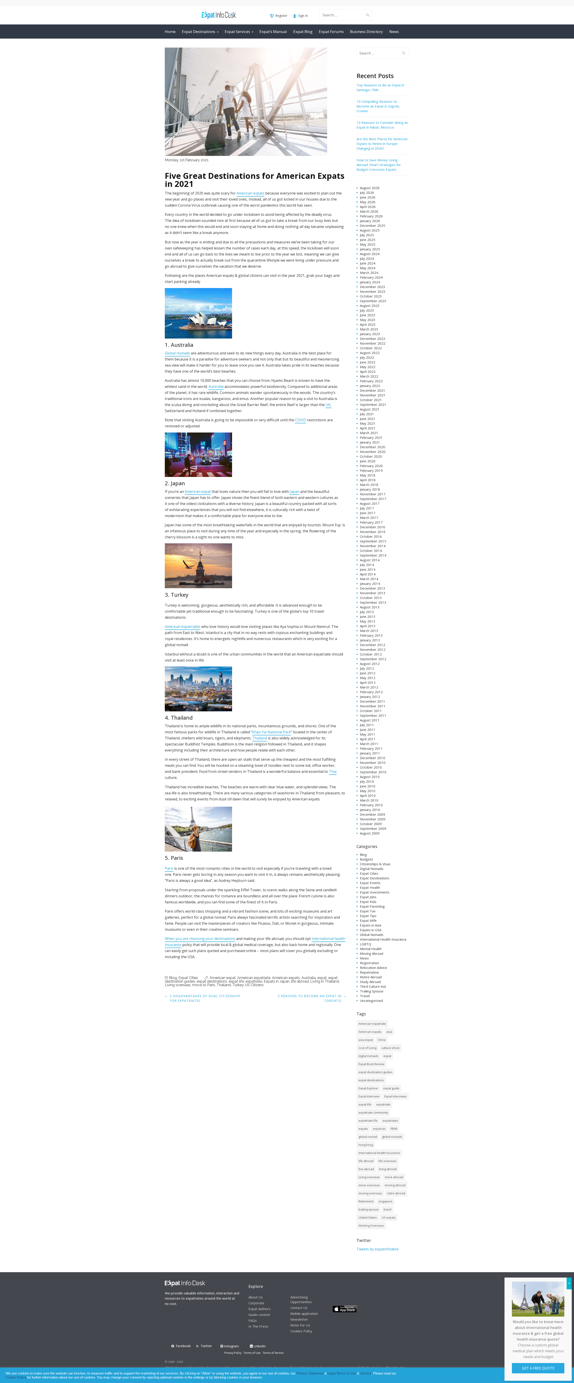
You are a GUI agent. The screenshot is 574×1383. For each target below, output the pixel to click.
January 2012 (370, 696)
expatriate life (368, 1121)
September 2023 (373, 301)
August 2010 (370, 776)
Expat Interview (369, 1096)
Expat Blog (303, 31)
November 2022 (372, 343)
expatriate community (373, 1112)
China (382, 1040)
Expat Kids (368, 901)
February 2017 (371, 522)
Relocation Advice (373, 967)
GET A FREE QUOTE (538, 1368)
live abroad (366, 1169)
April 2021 (368, 428)
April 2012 (368, 682)
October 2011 (371, 710)
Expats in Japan (276, 981)
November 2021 (372, 395)
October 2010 (371, 767)
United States (368, 1217)
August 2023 (370, 305)
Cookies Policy (301, 1331)
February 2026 (371, 216)
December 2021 (372, 390)
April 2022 (368, 371)
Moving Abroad (371, 953)
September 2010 (373, 772)
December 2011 (372, 701)
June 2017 (367, 513)
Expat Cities (188, 978)
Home (170, 31)
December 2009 (372, 814)
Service (365, 1373)
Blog (173, 978)
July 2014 (367, 564)
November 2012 (372, 649)
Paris (169, 868)
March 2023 (369, 329)
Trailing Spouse (371, 991)
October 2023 (371, 296)
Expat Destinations (198, 31)
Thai (333, 771)
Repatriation (369, 972)
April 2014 (368, 574)
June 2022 (367, 362)
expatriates (390, 1121)
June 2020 (367, 461)
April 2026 (368, 206)
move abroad (394, 1177)
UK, (328, 404)
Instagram (231, 1346)
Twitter (206, 1346)
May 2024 (367, 268)
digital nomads (368, 1056)
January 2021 (370, 442)
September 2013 (373, 602)
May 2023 (367, 319)
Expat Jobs (368, 897)
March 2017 (369, 517)
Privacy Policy (232, 1353)
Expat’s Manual (273, 31)
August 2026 (370, 188)
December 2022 (372, 338)
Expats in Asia (370, 925)
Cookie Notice (16, 1377)
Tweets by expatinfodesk (378, 1249)
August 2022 (370, 352)
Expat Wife (368, 920)
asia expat (366, 1040)
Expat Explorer (368, 1088)
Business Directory (366, 31)
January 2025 (370, 249)
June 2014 (367, 569)
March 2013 (369, 630)
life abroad (300, 981)
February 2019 (371, 470)
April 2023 (368, 324)
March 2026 (369, 211)
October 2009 (371, 823)
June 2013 (367, 616)
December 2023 (372, 286)
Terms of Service (273, 1353)
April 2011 (368, 739)
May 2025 (367, 244)
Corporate (256, 1303)
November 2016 (372, 531)
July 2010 (367, 781)
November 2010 (372, 762)
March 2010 (369, 800)
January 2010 (370, 809)
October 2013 (371, 597)
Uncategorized (371, 1000)
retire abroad (396, 1193)
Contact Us (298, 1307)
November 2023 (372, 291)
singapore (385, 1201)
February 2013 (371, 635)
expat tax (379, 1129)
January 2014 (370, 583)
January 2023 (370, 334)
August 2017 (370, 503)
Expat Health (370, 887)
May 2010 (367, 791)
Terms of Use (252, 1353)
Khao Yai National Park (271, 732)
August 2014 (370, 560)
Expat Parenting (372, 906)
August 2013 (370, 607)
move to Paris (203, 985)
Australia (216, 386)
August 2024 (370, 253)
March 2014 (369, 579)
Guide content (259, 1314)
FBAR (394, 1129)
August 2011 (370, 720)
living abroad (388, 1169)
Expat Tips (368, 915)
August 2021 (370, 409)
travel (387, 1209)
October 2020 (371, 456)
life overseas (387, 1161)
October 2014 (371, 550)
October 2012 (371, 654)
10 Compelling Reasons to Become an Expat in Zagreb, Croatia (378, 106)
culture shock (390, 1048)
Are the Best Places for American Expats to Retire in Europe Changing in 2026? (382, 144)
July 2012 (367, 668)
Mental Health (371, 948)
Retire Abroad (371, 977)
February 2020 (371, 465)
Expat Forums (331, 31)
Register (281, 15)
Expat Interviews (395, 1096)
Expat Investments (374, 892)
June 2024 (367, 263)
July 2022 (367, 357)
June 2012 (367, 673)
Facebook (183, 1346)
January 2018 (370, 489)
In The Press (258, 1326)
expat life (236, 981)
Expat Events (370, 882)
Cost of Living (367, 1048)
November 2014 (372, 546)
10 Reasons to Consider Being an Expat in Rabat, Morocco (382, 124)
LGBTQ (365, 944)
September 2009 (373, 828)
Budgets (366, 859)
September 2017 (373, 498)
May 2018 (367, 475)
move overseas (369, 1185)
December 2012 (372, 644)
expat (322, 978)
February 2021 (371, 437)
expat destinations (212, 981)
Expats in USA (370, 930)
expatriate (254, 981)
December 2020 (372, 447)
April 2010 (368, 795)
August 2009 (370, 833)
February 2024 (371, 277)
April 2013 (368, 626)
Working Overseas (371, 1226)
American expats (250, 193)
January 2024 (370, 282)
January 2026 (370, 220)
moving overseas (370, 1193)
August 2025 (370, 230)
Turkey (238, 985)
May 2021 (367, 423)
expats (363, 1129)
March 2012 (369, 687)
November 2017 (372, 494)
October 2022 (371, 348)
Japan (294, 491)
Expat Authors (259, 1309)
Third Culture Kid (373, 986)
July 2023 (367, 310)
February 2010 (371, 805)
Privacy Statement (310, 1373)
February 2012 (371, 692)
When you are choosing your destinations (200, 938)
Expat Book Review (371, 1064)
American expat (198, 491)
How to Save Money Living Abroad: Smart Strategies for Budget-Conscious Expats (379, 165)
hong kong (366, 1145)
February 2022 (371, 381)
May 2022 (367, 367)
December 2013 (372, 588)
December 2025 (372, 225)
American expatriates (182, 626)
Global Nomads (371, 934)
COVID (300, 419)
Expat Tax (368, 911)
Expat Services (237, 31)
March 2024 (369, 272)
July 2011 (367, 725)
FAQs (252, 1320)
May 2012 (367, 677)
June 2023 (367, 315)
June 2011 (367, 729)
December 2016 (372, 527)
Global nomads (177, 353)
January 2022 (370, 385)
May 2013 (367, 621)
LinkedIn (259, 1346)
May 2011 (367, 734)
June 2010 (367, 786)
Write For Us (300, 1325)
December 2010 (372, 758)
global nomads (392, 1137)
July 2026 (367, 192)
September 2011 (373, 715)
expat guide (391, 1088)
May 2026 (367, 202)
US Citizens (254, 985)
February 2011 (371, 748)
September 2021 (373, 404)
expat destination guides (375, 1072)
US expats (389, 1217)
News (394, 31)
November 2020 (372, 451)
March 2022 (369, 376)
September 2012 (373, 659)
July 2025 (367, 235)
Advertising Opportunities (301, 1299)
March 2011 (369, 743)
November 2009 (372, 819)
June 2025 (367, 239)
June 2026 (367, 197)
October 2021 (371, 400)
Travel (365, 996)
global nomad (368, 1137)
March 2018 (369, 484)
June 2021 (367, 418)
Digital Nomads (371, 868)
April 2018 (368, 480)
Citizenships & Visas (375, 864)
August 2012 (370, 663)
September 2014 (373, 555)
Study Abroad (370, 981)
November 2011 (372, 706)
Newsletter (299, 1319)
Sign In (303, 15)
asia (389, 1032)
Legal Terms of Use (342, 1373)
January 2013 (370, 640)
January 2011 (370, 753)
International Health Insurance (383, 939)
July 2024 (367, 258)
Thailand (259, 738)
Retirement (366, 1201)
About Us (255, 1297)
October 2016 (371, 536)
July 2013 (367, 612)
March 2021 (369, 432)
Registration (369, 963)
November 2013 (372, 593)
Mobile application (304, 1313)
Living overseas (178, 985)
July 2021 (367, 414)
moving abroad (395, 1185)
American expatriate (253, 978)
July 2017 (367, 508)
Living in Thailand (324, 981)
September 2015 (373, 541)
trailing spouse (369, 1209)
